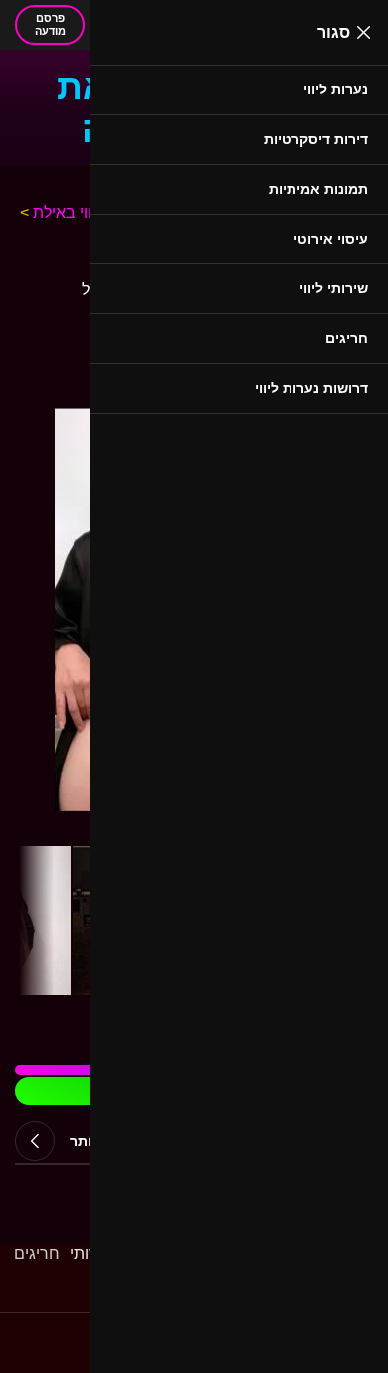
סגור (333, 32)
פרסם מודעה (50, 24)
